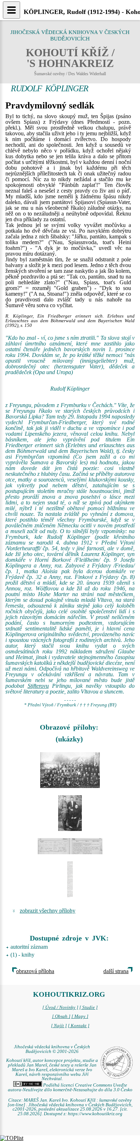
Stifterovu (38, 686)
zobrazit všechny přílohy (47, 911)
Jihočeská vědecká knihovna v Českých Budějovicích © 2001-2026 (52, 1049)
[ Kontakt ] (78, 1025)
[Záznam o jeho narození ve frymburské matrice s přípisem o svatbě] (70, 846)
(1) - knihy (22, 955)
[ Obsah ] (61, 1016)
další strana (116, 971)
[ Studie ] (88, 1007)
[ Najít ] (59, 1025)
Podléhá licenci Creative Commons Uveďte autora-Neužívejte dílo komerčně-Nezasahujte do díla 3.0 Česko (70, 1087)
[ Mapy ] (79, 1016)
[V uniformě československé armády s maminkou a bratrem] (70, 813)
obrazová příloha (35, 971)
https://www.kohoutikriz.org (95, 1113)
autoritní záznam (29, 947)
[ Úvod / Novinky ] (60, 1007)
